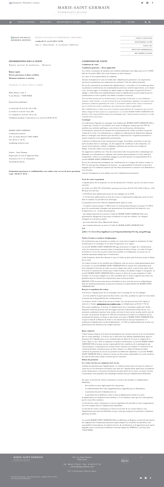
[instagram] (147, 3)
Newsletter (27, 3)
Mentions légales (90, 471)
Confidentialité (77, 471)
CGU (69, 471)
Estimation (17, 3)
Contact (36, 3)
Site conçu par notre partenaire (20, 478)
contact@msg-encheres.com (82, 467)
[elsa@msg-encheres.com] (142, 3)
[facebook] (152, 3)
